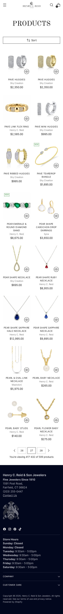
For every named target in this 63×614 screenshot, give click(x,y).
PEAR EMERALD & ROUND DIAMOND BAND (16, 227)
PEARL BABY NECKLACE (46, 378)
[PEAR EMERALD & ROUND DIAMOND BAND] (17, 206)
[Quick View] (27, 71)
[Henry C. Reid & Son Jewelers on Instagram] (10, 529)
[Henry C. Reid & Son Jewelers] (31, 4)
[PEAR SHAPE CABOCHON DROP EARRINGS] (46, 206)
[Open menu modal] (4, 5)
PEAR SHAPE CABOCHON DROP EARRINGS (46, 227)
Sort (34, 40)
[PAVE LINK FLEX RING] (17, 109)
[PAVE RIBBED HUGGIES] (17, 156)
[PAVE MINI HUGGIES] (46, 109)
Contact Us (10, 495)
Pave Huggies (16, 79)
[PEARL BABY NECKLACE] (46, 360)
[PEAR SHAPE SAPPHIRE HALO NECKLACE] (17, 310)
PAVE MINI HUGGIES (46, 126)
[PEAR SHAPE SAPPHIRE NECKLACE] (46, 310)
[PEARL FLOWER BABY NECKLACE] (46, 410)
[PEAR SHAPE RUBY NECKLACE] (46, 259)
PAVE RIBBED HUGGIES (17, 173)
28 (41, 450)
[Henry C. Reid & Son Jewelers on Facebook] (5, 529)
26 (22, 450)
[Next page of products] (49, 450)
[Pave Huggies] (17, 61)
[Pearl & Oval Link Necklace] (17, 360)
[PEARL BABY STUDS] (17, 410)
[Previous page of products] (14, 450)
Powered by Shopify (12, 602)
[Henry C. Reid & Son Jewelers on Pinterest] (15, 529)
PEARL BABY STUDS (16, 428)
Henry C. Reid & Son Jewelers (36, 596)
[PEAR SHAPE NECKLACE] (17, 259)
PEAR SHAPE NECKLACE (16, 277)
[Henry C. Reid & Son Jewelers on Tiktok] (20, 529)
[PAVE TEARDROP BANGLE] (46, 156)
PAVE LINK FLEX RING (17, 126)
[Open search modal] (51, 5)
